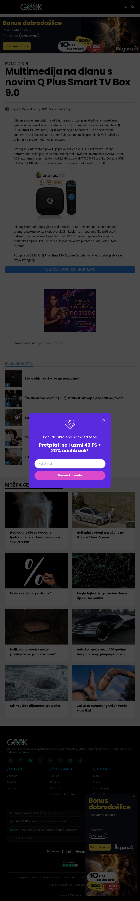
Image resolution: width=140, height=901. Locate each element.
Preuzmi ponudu (70, 475)
